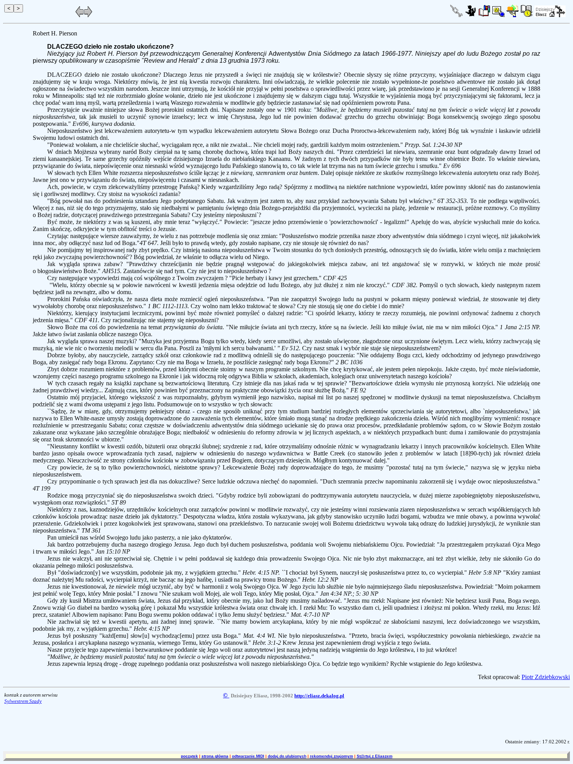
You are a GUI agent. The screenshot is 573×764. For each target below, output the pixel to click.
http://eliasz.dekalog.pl (319, 696)
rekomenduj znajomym (331, 756)
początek (189, 756)
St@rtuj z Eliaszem (375, 756)
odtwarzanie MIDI (248, 756)
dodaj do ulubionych (287, 756)
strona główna (215, 756)
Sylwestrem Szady (23, 701)
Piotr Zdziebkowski (546, 677)
